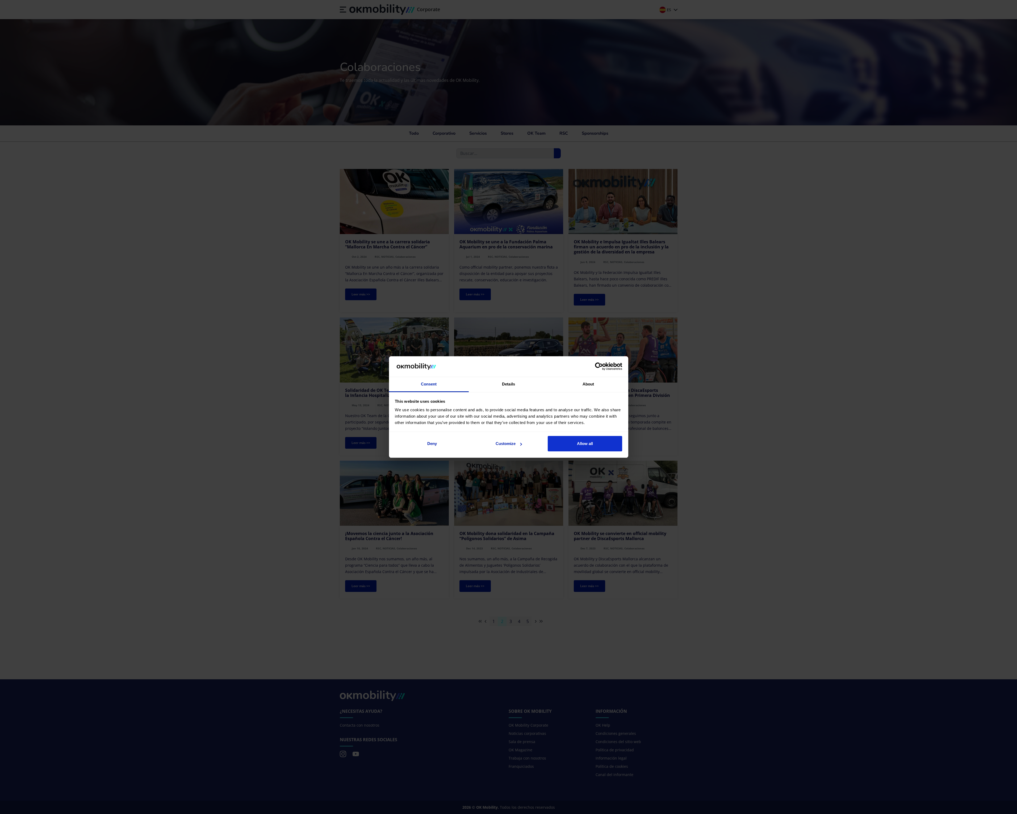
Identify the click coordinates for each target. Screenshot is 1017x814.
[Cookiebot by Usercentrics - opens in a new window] (599, 367)
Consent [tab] (429, 384)
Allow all (585, 443)
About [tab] (588, 384)
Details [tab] (508, 384)
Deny (432, 443)
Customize (506, 443)
